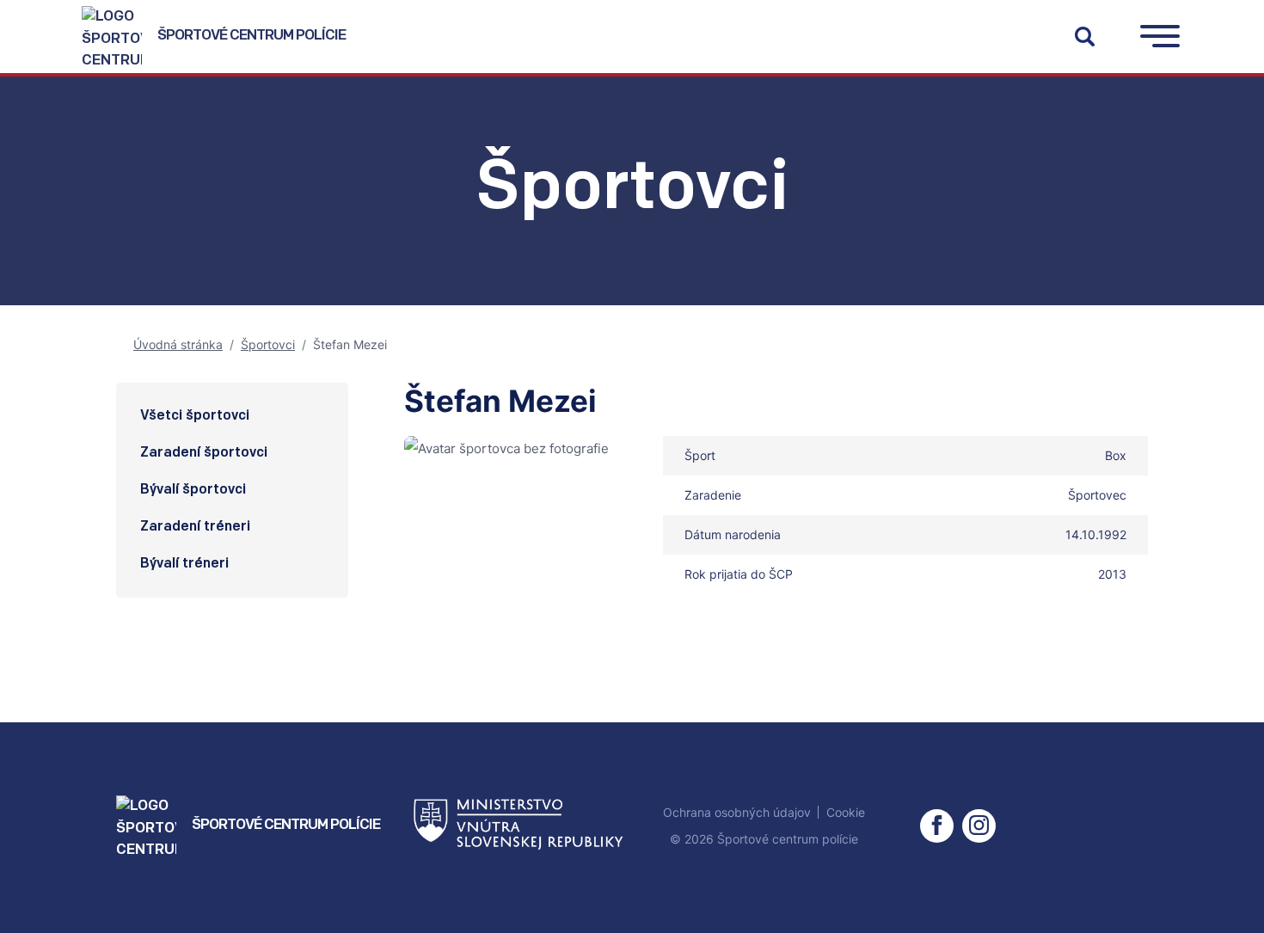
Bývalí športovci (193, 490)
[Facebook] (937, 826)
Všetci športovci (194, 416)
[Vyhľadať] (1084, 36)
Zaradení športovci (203, 453)
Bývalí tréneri (184, 564)
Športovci (268, 344)
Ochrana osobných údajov (737, 812)
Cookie (845, 812)
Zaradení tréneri (195, 527)
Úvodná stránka (178, 344)
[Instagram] (979, 826)
